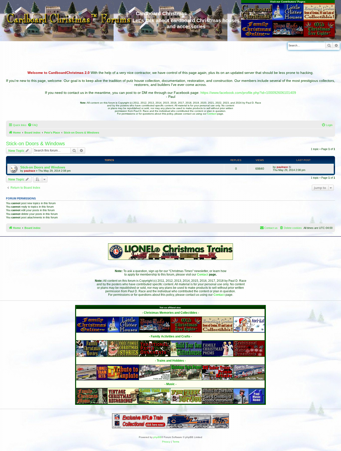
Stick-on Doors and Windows (42, 167)
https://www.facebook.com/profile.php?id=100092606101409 (248, 93)
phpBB (157, 437)
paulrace (29, 170)
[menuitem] (33, 125)
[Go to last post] (290, 166)
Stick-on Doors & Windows (35, 143)
